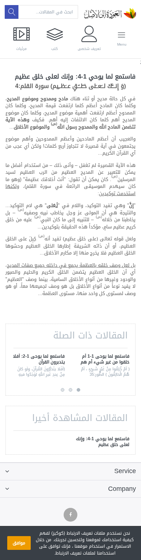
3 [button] (62, 390)
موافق (19, 543)
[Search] (11, 12)
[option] (102, 366)
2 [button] (70, 390)
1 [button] (78, 390)
